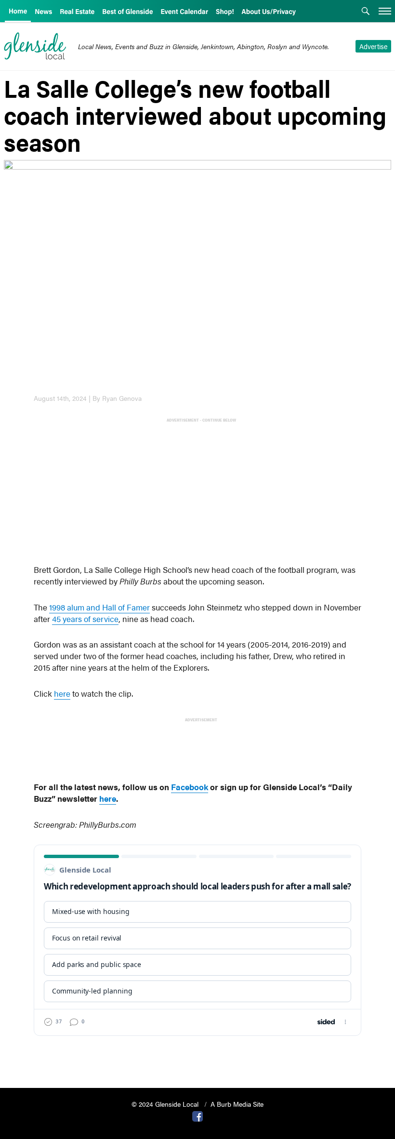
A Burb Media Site (237, 1104)
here (62, 693)
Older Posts (197, 1056)
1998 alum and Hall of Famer (99, 607)
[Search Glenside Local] (365, 12)
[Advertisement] (199, 492)
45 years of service (85, 618)
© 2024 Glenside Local (166, 1104)
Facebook (189, 787)
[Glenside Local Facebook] (197, 1115)
